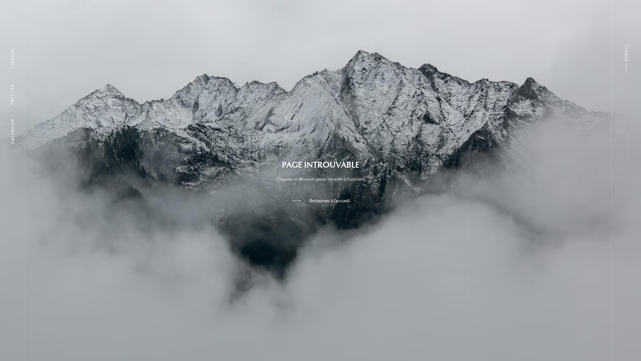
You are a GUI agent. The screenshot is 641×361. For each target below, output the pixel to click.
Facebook (12, 130)
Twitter (12, 95)
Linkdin (12, 58)
